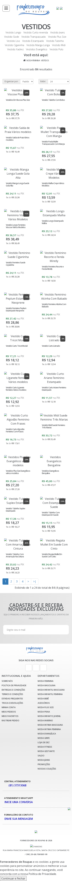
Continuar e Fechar (13, 878)
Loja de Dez (44, 742)
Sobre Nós (7, 681)
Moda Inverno (45, 720)
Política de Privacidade (14, 685)
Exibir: (43, 81)
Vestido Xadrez (15, 49)
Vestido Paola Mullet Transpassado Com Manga (53, 143)
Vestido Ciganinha (14, 45)
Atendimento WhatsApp (18, 800)
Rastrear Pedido (10, 720)
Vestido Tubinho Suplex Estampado (15, 509)
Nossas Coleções (47, 768)
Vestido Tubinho (55, 41)
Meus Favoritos (10, 716)
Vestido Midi (58, 45)
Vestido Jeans (57, 32)
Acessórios (44, 703)
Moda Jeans (44, 760)
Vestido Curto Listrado (51, 346)
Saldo (41, 755)
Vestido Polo (56, 49)
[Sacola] (61, 8)
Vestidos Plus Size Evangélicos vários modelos (18, 472)
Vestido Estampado (33, 41)
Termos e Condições (12, 694)
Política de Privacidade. (42, 874)
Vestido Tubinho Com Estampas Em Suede (51, 513)
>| (34, 581)
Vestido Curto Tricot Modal (16, 346)
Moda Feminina (33, 60)
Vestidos (45, 60)
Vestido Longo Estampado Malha (53, 222)
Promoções (44, 764)
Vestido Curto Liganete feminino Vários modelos (16, 388)
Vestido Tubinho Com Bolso (53, 100)
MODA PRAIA (44, 711)
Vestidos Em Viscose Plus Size (18, 100)
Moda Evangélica (47, 733)
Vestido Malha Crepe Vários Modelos (53, 184)
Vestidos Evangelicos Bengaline (50, 472)
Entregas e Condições (13, 689)
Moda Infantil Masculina (51, 689)
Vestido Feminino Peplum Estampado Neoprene (16, 309)
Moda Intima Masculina (50, 724)
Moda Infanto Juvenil (49, 716)
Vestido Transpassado (33, 36)
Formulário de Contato (18, 817)
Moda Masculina (46, 685)
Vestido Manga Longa (38, 45)
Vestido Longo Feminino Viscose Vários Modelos (15, 226)
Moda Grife (44, 738)
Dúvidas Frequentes (12, 698)
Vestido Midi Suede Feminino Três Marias (53, 426)
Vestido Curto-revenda (35, 32)
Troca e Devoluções (12, 703)
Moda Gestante (46, 751)
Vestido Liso (13, 41)
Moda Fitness (45, 746)
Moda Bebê (43, 698)
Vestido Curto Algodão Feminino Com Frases (15, 430)
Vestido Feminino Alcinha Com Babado (54, 305)
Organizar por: (11, 81)
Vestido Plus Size (57, 36)
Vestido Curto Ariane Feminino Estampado (54, 388)
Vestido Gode (11, 36)
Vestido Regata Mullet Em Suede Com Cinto (52, 555)
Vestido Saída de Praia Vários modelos (17, 138)
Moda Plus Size (46, 707)
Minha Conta (9, 707)
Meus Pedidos (9, 711)
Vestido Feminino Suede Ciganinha (15, 263)
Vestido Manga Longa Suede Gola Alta (17, 184)
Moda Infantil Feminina (50, 694)
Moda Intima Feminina (49, 729)
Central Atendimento (17, 783)
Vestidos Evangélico (36, 49)
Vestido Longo (13, 32)
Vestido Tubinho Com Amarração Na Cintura (15, 555)
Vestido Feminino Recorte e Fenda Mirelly (53, 267)
